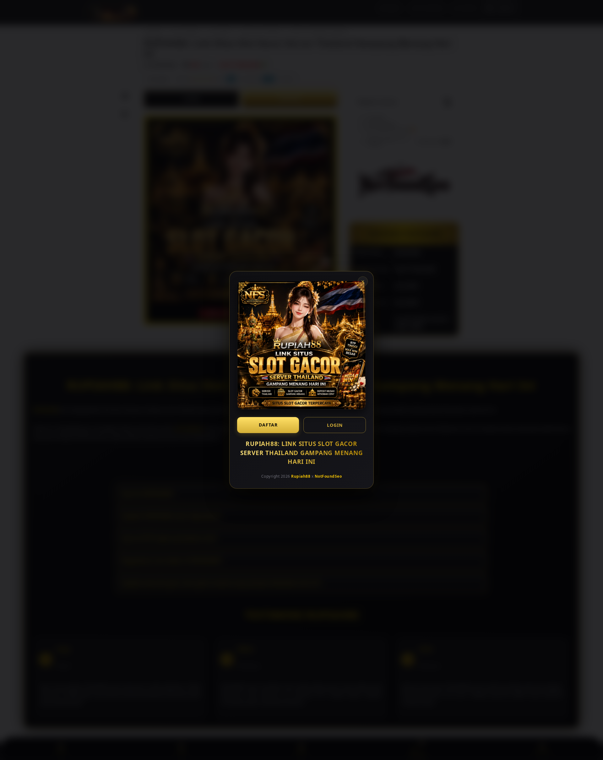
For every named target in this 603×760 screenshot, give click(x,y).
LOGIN (335, 425)
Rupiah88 (300, 476)
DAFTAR (268, 425)
